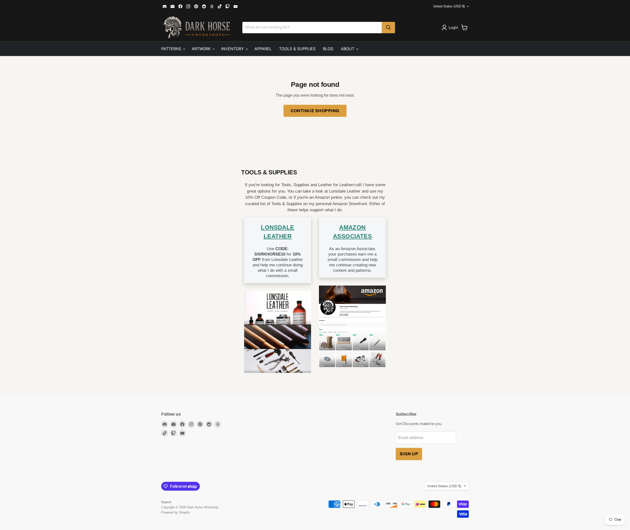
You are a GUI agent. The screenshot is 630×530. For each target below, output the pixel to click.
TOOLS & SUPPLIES (297, 48)
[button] (451, 27)
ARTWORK (202, 48)
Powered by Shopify (175, 512)
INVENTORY (233, 48)
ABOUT (348, 48)
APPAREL (263, 48)
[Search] (388, 27)
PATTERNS (171, 48)
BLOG (328, 48)
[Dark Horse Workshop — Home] (192, 27)
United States (449, 6)
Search (166, 502)
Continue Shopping (315, 110)
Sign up (409, 454)
